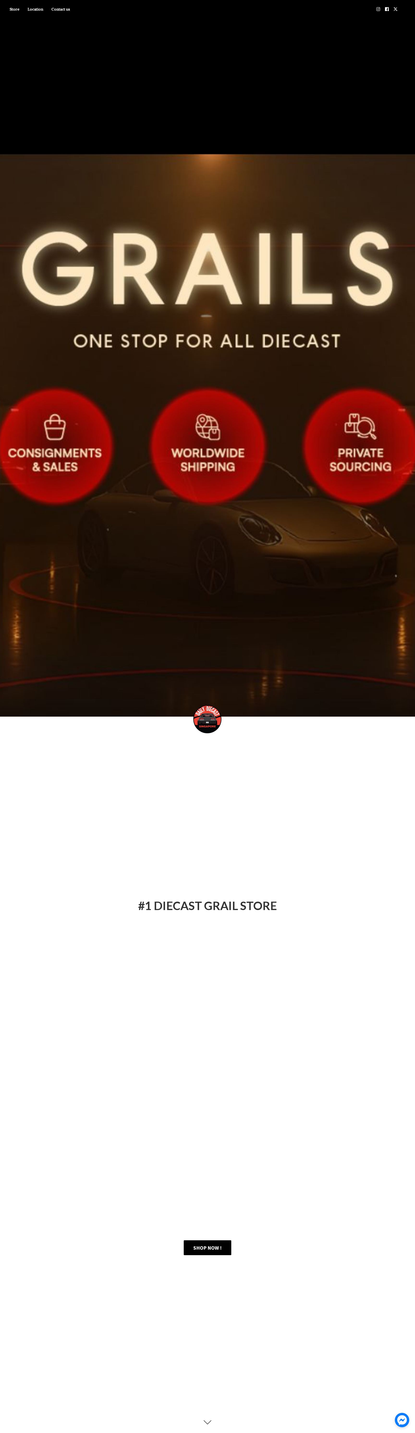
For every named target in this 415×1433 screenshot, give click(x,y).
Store (14, 9)
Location (35, 9)
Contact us (60, 9)
